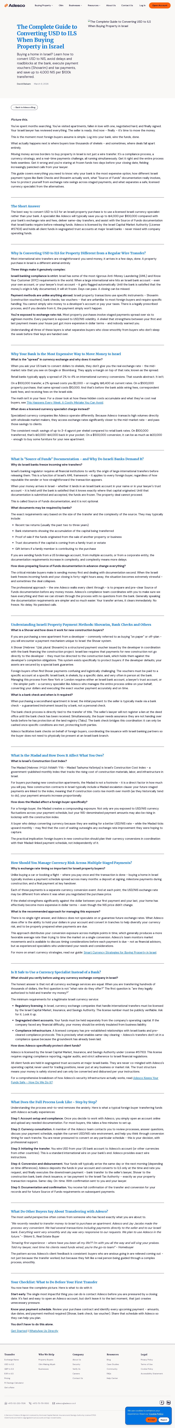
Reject (164, 1420)
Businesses (74, 5)
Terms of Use (147, 1364)
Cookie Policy (147, 1369)
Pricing (7, 1378)
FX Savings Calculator (14, 1383)
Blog (109, 1359)
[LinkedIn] (168, 1403)
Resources (93, 5)
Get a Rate (9, 1387)
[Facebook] (162, 1403)
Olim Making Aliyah (47, 1364)
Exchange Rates (11, 1359)
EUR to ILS (9, 1373)
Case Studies (113, 1364)
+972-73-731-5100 (41, 1403)
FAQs (109, 1373)
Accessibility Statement (152, 1373)
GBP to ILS (9, 1369)
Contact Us (127, 5)
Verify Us (76, 1369)
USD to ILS (9, 1364)
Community (112, 1369)
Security (76, 1364)
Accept (151, 1419)
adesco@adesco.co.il (66, 1403)
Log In (143, 5)
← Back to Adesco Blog (24, 107)
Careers (76, 1373)
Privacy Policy (147, 1359)
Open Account (159, 5)
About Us (111, 5)
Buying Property (43, 5)
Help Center (112, 1378)
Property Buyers (46, 1359)
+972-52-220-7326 (17, 1403)
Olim (61, 5)
